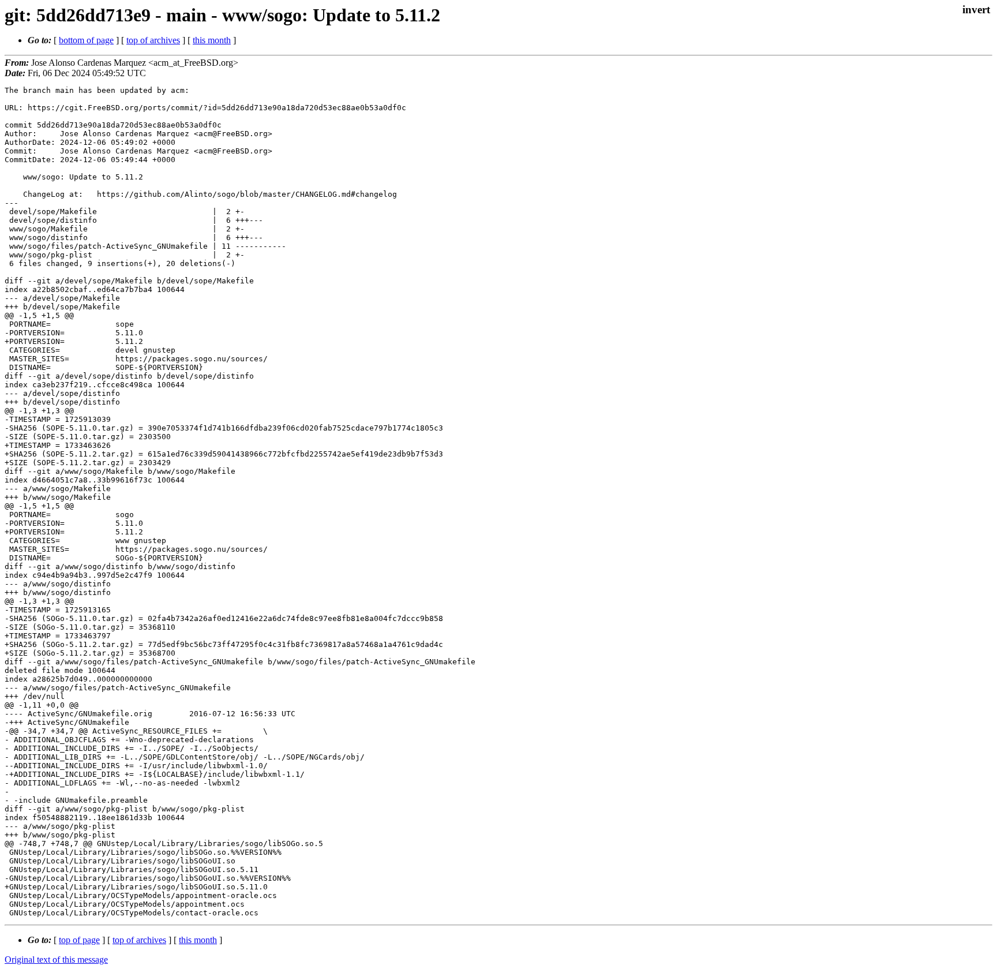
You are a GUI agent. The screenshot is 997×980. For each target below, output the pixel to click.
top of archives (153, 40)
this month (212, 40)
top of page (79, 940)
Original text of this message (56, 959)
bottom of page (86, 40)
